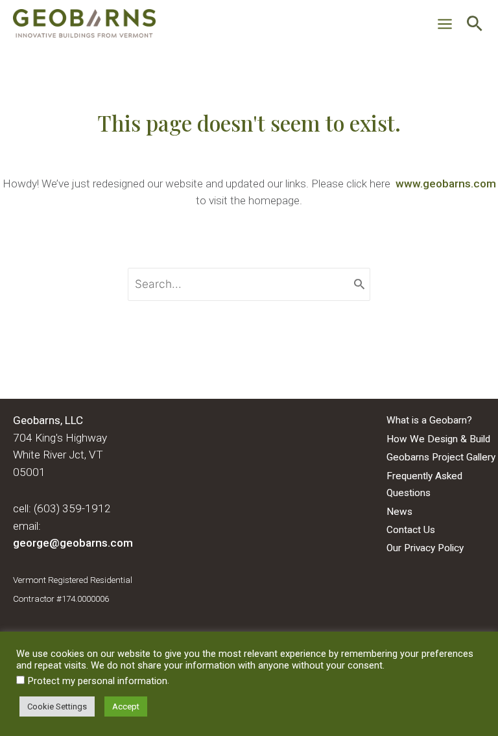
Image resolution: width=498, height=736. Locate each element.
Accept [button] (125, 706)
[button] (474, 25)
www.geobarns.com (446, 183)
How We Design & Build (438, 439)
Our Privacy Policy (425, 548)
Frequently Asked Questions (424, 484)
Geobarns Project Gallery (440, 457)
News (399, 511)
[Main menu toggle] (445, 25)
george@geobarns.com (73, 542)
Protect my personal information (97, 681)
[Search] (359, 284)
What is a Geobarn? (429, 420)
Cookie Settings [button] (57, 706)
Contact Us (410, 530)
